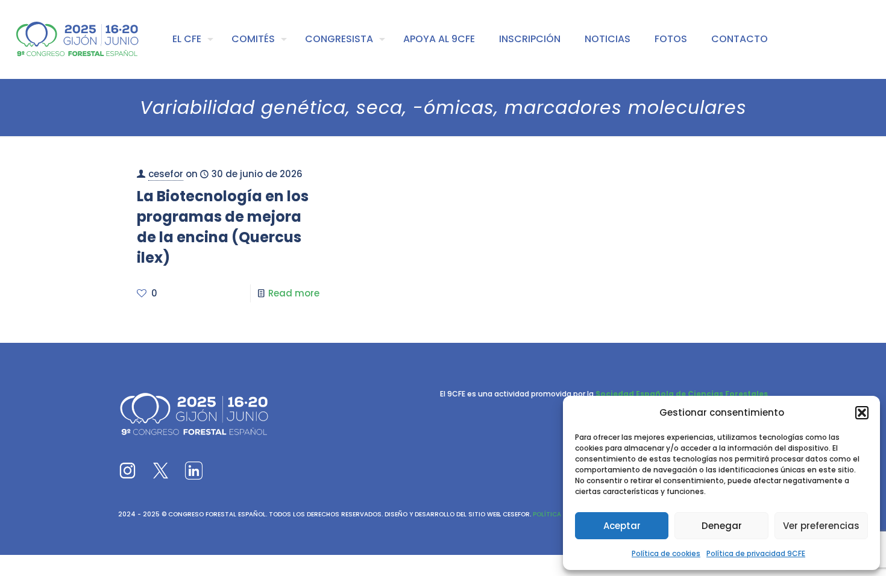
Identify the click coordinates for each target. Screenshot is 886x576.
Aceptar (622, 525)
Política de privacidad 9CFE (755, 553)
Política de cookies (666, 553)
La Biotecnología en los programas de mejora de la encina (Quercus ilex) (223, 227)
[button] (862, 413)
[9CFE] (77, 39)
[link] (127, 470)
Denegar (722, 525)
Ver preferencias (821, 525)
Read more (293, 293)
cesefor (165, 173)
